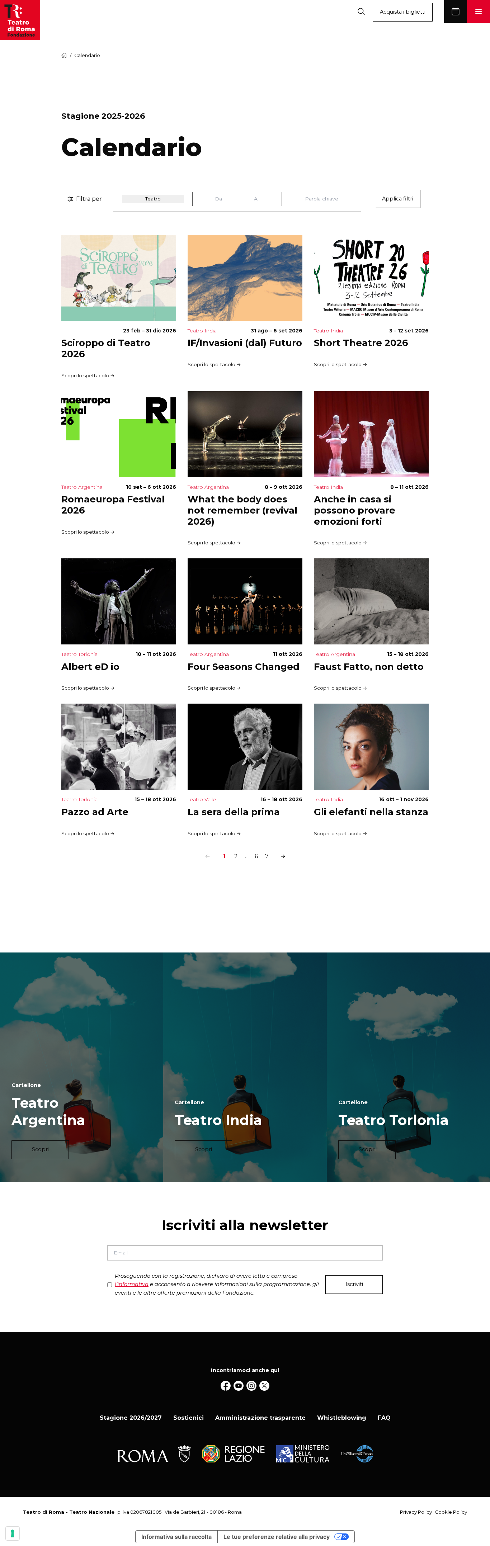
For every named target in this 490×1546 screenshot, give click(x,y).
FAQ (384, 1417)
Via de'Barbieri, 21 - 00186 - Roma (203, 1512)
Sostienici (188, 1417)
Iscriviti (354, 1284)
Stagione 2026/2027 (131, 1417)
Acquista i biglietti (402, 12)
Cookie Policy (451, 1512)
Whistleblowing (341, 1417)
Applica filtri (397, 198)
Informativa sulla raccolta (176, 1536)
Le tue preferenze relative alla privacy (276, 1536)
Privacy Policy (416, 1512)
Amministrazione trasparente (260, 1417)
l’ (132, 1284)
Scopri (40, 1149)
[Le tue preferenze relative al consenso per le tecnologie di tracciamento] (12, 1533)
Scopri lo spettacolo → (88, 375)
